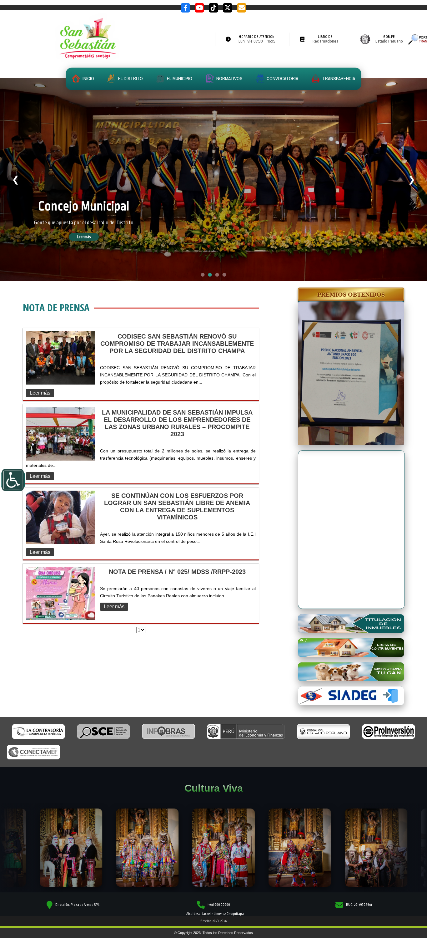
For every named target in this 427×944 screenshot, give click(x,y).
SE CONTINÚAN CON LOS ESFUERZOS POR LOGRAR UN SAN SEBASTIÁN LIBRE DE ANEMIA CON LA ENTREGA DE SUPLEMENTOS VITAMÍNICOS (177, 506)
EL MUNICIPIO (179, 78)
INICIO (88, 78)
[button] (351, 294)
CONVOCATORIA (282, 78)
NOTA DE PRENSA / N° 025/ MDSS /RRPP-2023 (177, 571)
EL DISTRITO (130, 78)
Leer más (93, 246)
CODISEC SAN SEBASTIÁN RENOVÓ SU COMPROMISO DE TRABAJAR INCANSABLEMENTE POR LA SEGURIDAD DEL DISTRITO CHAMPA (177, 343)
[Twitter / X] (227, 8)
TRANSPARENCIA (338, 78)
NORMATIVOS (229, 78)
